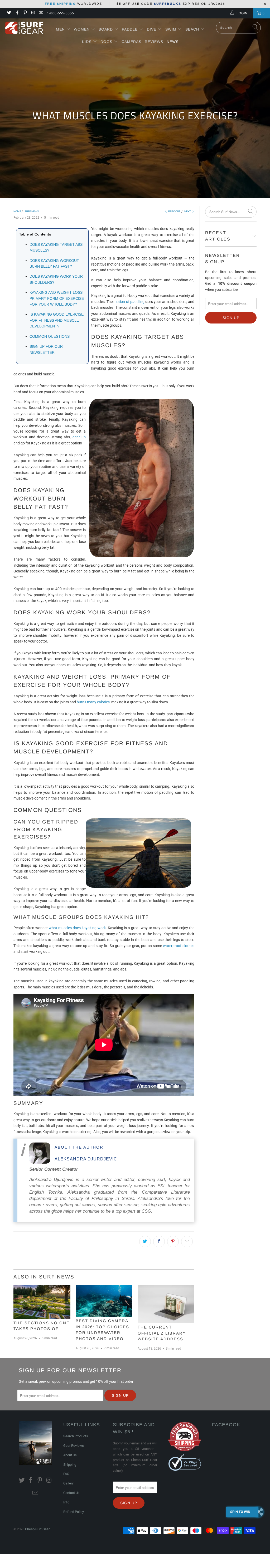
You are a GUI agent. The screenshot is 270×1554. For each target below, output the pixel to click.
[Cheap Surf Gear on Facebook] (17, 13)
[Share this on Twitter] (145, 1241)
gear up (79, 437)
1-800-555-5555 (60, 13)
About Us (70, 1455)
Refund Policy (73, 1512)
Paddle (130, 29)
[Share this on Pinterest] (173, 1241)
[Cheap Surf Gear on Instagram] (33, 13)
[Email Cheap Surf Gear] (40, 13)
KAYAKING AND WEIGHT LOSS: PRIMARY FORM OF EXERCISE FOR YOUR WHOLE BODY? (57, 298)
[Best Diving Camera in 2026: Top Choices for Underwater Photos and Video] (104, 1301)
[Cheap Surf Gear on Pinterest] (25, 13)
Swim (171, 29)
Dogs (107, 42)
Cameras (131, 42)
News (173, 42)
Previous (174, 211)
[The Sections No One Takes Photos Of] (41, 1302)
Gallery (68, 1483)
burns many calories (93, 702)
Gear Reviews (73, 1446)
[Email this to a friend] (187, 1241)
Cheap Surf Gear (37, 1529)
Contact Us (71, 1493)
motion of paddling (128, 302)
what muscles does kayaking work (77, 928)
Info (66, 1502)
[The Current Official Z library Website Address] (166, 1304)
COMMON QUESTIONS (50, 336)
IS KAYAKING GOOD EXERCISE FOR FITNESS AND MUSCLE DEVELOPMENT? (57, 320)
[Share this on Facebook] (159, 1241)
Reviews (154, 42)
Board (106, 29)
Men (60, 29)
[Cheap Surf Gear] (24, 27)
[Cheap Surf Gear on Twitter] (9, 13)
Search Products (75, 1436)
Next (187, 211)
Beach (192, 29)
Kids (87, 42)
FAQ (66, 1474)
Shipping (69, 1465)
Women (82, 29)
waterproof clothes (178, 946)
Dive (151, 29)
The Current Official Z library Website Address (162, 1333)
